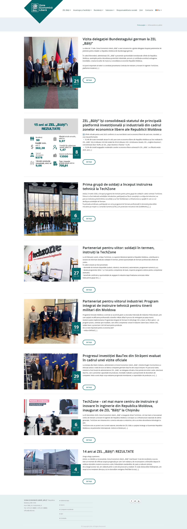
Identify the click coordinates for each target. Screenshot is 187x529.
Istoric (62, 505)
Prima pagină (141, 25)
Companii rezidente (67, 509)
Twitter (135, 501)
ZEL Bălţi (66, 10)
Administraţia (65, 500)
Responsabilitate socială (127, 10)
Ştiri (141, 10)
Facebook (131, 501)
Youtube (138, 501)
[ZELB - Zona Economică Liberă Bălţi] (43, 12)
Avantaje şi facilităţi (81, 10)
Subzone (109, 10)
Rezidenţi (98, 10)
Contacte (149, 10)
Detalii (89, 80)
